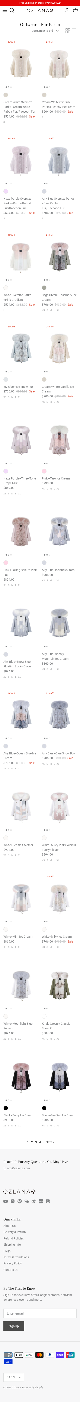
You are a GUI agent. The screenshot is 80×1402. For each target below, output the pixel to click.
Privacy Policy (12, 1263)
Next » (50, 1142)
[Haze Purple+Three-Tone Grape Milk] (20, 440)
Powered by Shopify (32, 1387)
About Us (9, 1226)
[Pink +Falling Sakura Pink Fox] (20, 532)
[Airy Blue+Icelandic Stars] (59, 532)
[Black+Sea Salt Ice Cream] (59, 1077)
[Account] (66, 10)
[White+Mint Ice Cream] (20, 898)
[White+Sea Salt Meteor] (20, 806)
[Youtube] (5, 1201)
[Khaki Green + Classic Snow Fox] (59, 985)
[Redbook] (41, 1201)
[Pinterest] (19, 1201)
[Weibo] (34, 1201)
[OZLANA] (40, 11)
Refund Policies (13, 1238)
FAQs (6, 1251)
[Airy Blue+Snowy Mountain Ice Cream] (59, 623)
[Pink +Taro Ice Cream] (59, 440)
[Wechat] (27, 1201)
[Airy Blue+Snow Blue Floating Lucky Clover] (20, 623)
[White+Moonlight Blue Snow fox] (20, 985)
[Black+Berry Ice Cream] (20, 1077)
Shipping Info (12, 1244)
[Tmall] (48, 1201)
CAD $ (11, 1377)
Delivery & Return (14, 1232)
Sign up (14, 1326)
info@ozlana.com (18, 1168)
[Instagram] (12, 1201)
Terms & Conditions (16, 1257)
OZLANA (16, 1387)
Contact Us (10, 1269)
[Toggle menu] (4, 10)
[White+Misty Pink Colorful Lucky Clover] (59, 806)
